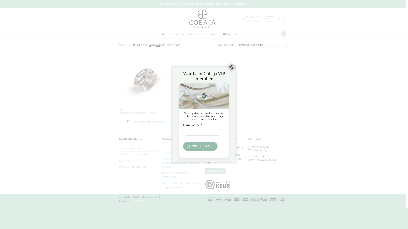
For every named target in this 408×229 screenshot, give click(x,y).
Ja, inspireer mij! (200, 146)
